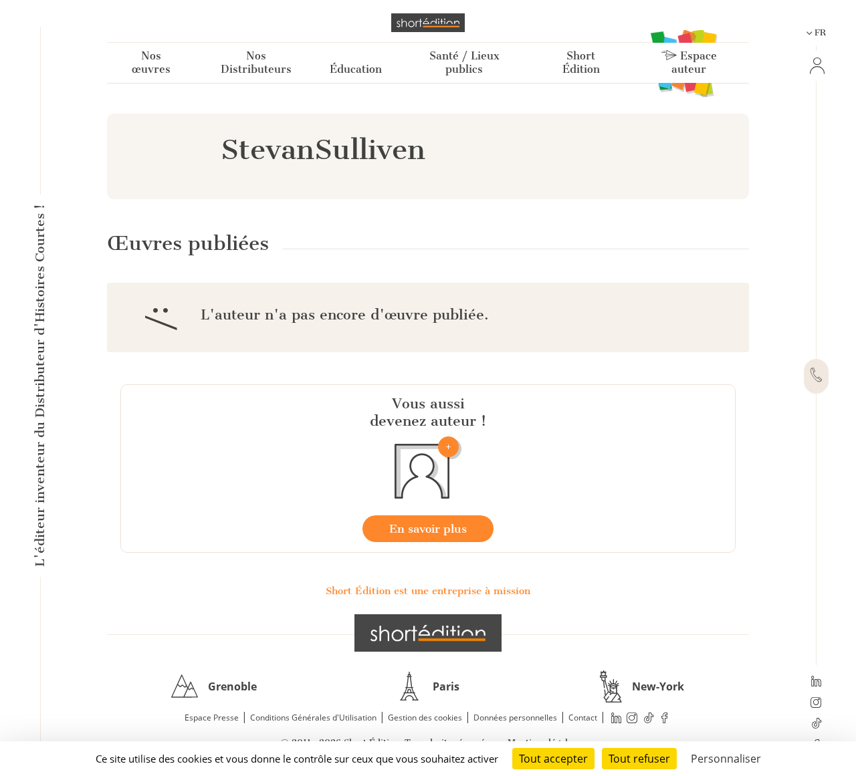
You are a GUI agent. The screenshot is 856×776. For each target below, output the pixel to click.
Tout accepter (553, 758)
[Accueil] (428, 22)
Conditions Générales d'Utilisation (313, 717)
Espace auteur (694, 62)
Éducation (356, 69)
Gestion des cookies (425, 717)
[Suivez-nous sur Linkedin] (816, 682)
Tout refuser (639, 758)
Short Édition (581, 62)
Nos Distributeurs (256, 62)
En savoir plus (428, 528)
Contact (582, 717)
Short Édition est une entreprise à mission (428, 591)
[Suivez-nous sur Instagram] (816, 704)
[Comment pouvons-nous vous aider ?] (816, 376)
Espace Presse (212, 717)
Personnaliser (726, 758)
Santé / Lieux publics (464, 62)
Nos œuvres (151, 62)
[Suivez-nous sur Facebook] (664, 718)
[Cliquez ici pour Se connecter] (816, 66)
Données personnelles (515, 717)
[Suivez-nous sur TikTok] (816, 724)
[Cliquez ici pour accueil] (428, 633)
